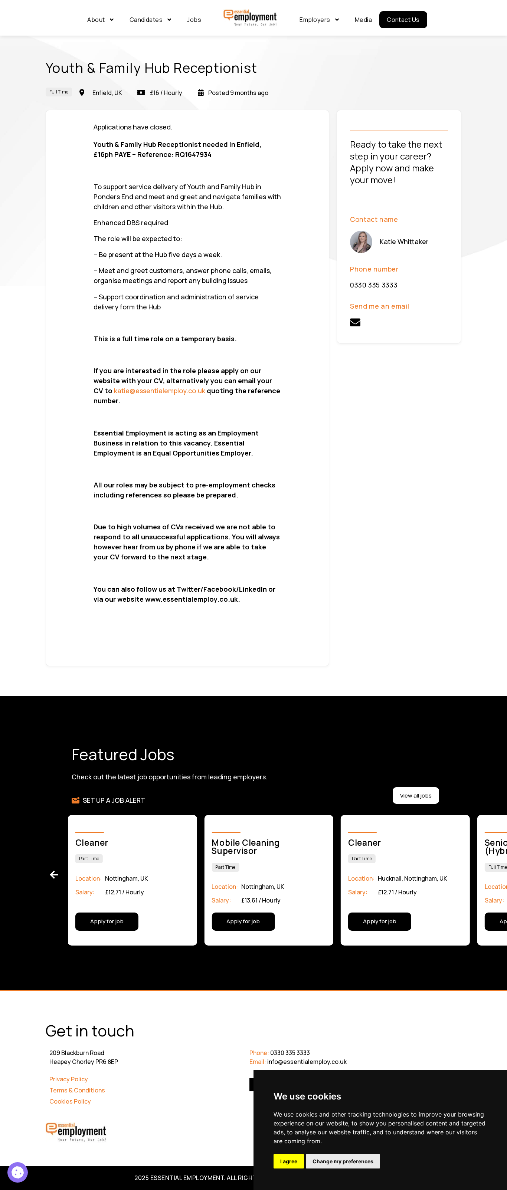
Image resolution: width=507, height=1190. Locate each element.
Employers (315, 20)
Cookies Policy (70, 1101)
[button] (54, 874)
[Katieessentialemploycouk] (355, 322)
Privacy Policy (68, 1079)
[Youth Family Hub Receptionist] (17, 1172)
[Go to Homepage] (250, 18)
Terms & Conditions (77, 1090)
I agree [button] (288, 1161)
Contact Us (403, 20)
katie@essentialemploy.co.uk (159, 390)
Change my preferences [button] (343, 1161)
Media (363, 20)
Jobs (194, 20)
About (96, 20)
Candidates (146, 20)
